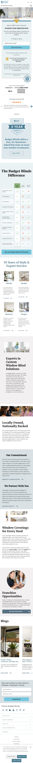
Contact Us (6, 716)
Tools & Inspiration (8, 728)
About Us (5, 724)
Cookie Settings (11, 756)
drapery (26, 549)
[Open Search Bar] (28, 2)
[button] (7, 5)
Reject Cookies (22, 756)
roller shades (13, 549)
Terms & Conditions (16, 741)
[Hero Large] (10, 641)
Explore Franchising (15, 611)
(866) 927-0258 (31, 5)
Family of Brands (7, 720)
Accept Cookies (16, 760)
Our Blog (5, 732)
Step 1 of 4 (17, 39)
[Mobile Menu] (31, 2)
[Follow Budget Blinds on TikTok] (23, 710)
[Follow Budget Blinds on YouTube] (13, 710)
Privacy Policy (17, 70)
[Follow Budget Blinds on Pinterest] (20, 710)
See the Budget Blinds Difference (16, 252)
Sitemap (16, 736)
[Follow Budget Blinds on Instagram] (6, 710)
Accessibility (16, 743)
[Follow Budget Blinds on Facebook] (3, 710)
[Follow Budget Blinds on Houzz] (10, 710)
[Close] (30, 747)
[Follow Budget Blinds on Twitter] (16, 710)
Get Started (16, 48)
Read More (4, 673)
